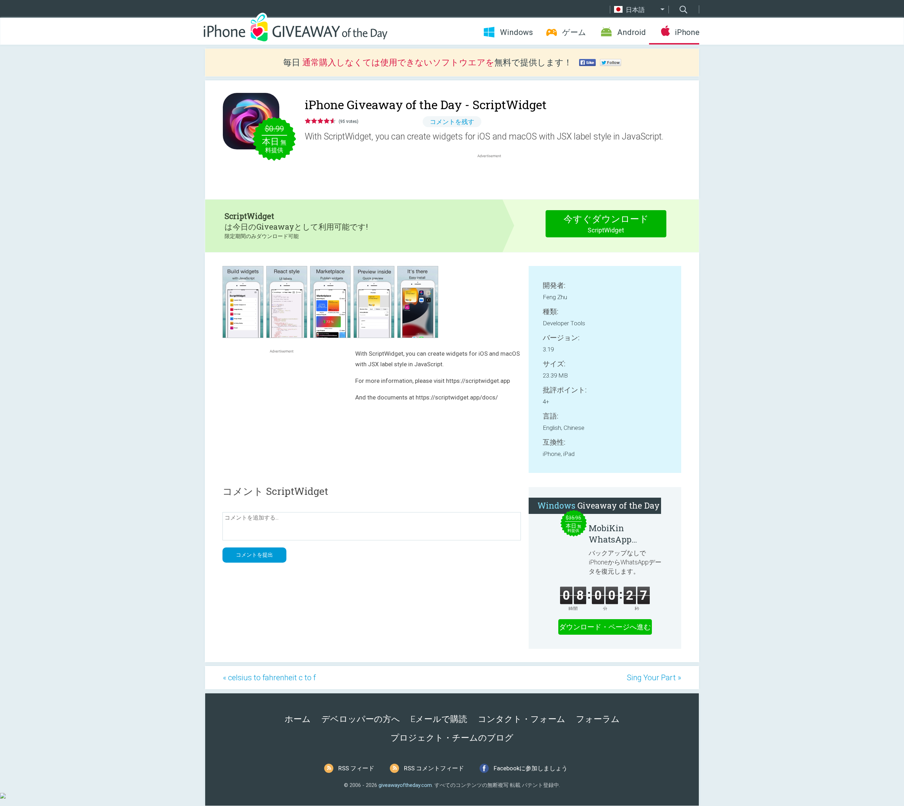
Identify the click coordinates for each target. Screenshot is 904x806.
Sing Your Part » (654, 677)
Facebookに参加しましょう (530, 768)
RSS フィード (356, 768)
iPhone (687, 32)
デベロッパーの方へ (360, 719)
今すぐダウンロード (606, 224)
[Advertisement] (493, 176)
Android (631, 32)
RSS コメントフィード (434, 768)
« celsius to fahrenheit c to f (269, 677)
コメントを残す (452, 121)
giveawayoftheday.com (405, 785)
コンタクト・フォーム (521, 719)
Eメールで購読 (439, 719)
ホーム (298, 719)
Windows (516, 32)
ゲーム (574, 32)
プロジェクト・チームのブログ (452, 738)
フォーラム (598, 719)
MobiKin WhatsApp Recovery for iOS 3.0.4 (622, 533)
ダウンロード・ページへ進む (605, 627)
